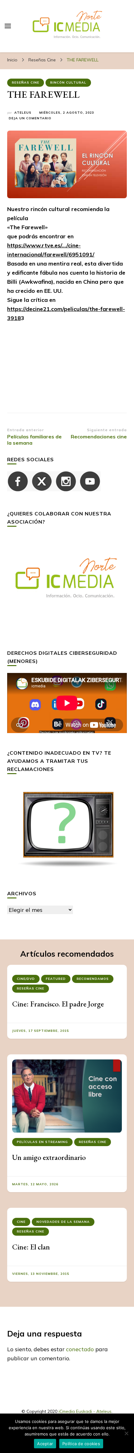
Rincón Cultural (68, 82)
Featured (56, 979)
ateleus (22, 113)
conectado (80, 1349)
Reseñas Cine (25, 82)
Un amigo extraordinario (49, 1157)
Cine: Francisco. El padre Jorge (58, 1004)
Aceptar (45, 1443)
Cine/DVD (26, 979)
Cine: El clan (31, 1247)
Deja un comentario (30, 118)
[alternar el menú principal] (8, 26)
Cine (21, 1222)
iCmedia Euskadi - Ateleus (85, 1411)
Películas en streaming (42, 1142)
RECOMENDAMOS (93, 979)
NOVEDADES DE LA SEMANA (63, 1222)
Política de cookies (81, 1443)
